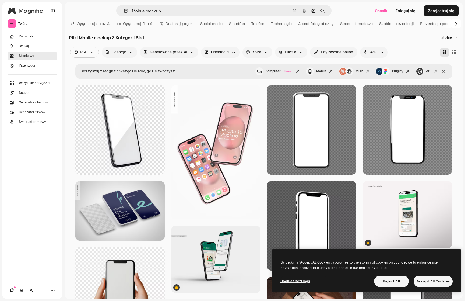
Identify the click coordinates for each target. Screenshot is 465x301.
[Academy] (21, 290)
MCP (359, 71)
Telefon (257, 23)
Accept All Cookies (433, 281)
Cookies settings (295, 281)
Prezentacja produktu (438, 23)
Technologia (281, 23)
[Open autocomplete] (124, 11)
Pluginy (397, 71)
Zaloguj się (405, 10)
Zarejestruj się (441, 10)
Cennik (381, 10)
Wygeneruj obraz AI (94, 23)
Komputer (279, 71)
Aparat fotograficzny (316, 23)
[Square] (454, 52)
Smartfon (237, 23)
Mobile (321, 71)
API (428, 71)
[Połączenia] (12, 290)
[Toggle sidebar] (52, 10)
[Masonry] (444, 52)
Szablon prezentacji (396, 23)
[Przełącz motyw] (31, 290)
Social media (211, 23)
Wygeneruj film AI (138, 23)
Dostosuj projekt (179, 23)
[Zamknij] (443, 71)
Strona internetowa (356, 23)
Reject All (391, 281)
